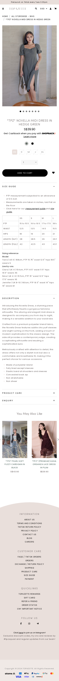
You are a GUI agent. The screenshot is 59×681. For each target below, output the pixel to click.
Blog (29, 538)
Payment (29, 579)
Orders (29, 560)
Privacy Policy (29, 530)
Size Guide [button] (9, 186)
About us (29, 519)
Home (5, 16)
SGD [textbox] (42, 8)
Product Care (29, 571)
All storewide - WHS (22, 16)
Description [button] (10, 298)
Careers (29, 542)
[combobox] (43, 9)
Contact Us (29, 534)
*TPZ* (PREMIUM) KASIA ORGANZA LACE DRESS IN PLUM (44, 464)
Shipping (29, 568)
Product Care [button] (12, 393)
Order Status (29, 605)
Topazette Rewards (29, 594)
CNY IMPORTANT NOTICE (29, 609)
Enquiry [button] (7, 400)
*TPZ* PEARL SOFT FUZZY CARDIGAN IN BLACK (15, 464)
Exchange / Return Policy (29, 564)
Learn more (30, 136)
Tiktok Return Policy (29, 527)
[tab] (29, 186)
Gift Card (29, 597)
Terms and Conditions (29, 523)
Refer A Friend (29, 601)
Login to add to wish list (53, 173)
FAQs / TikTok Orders (29, 557)
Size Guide (29, 575)
